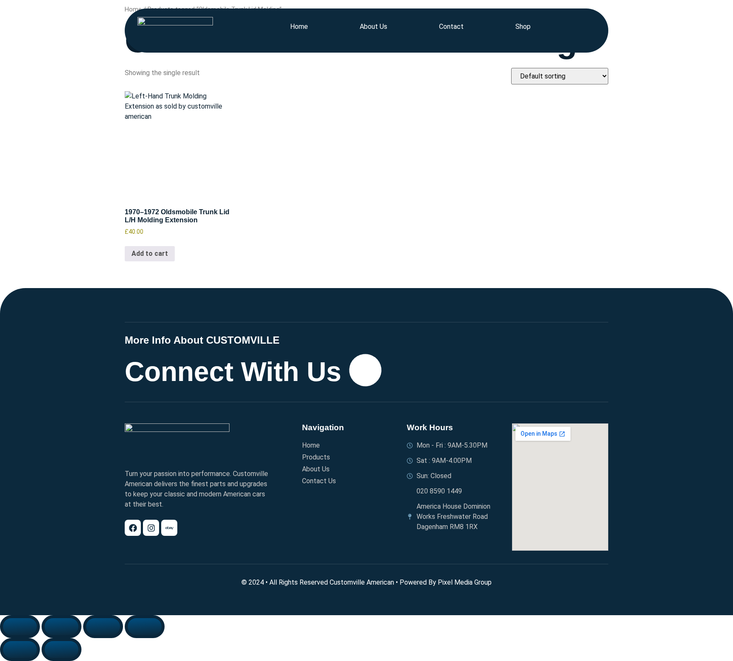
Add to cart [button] (149, 253)
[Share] (103, 626)
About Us (373, 26)
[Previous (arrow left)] (20, 649)
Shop (523, 26)
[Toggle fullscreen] (61, 626)
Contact (451, 26)
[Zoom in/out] (20, 626)
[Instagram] (151, 528)
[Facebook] (133, 528)
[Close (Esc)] (145, 626)
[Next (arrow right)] (61, 649)
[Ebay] (169, 528)
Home (299, 26)
